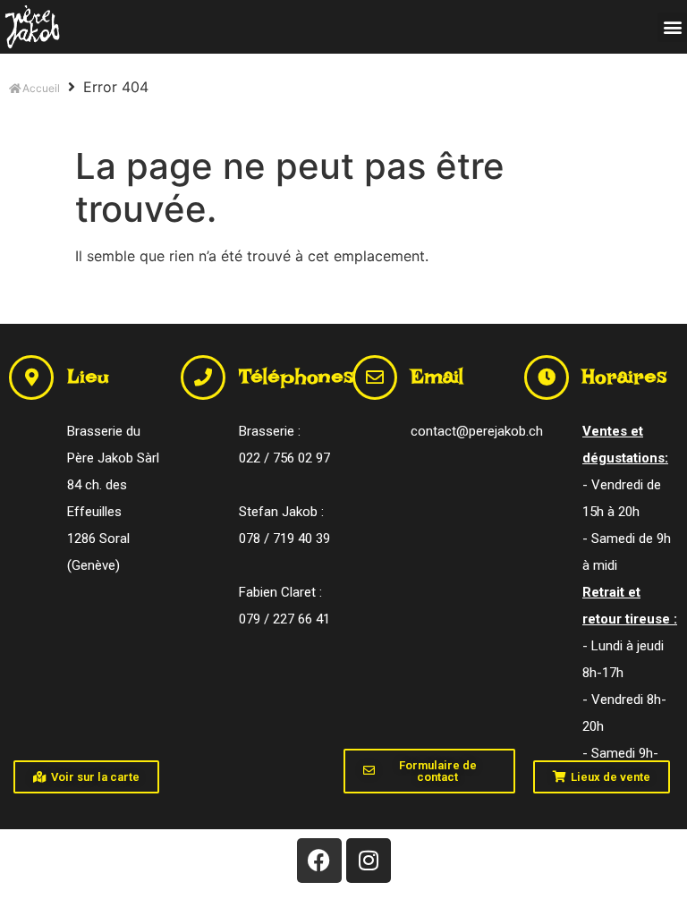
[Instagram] (368, 860)
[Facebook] (319, 860)
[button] (672, 27)
